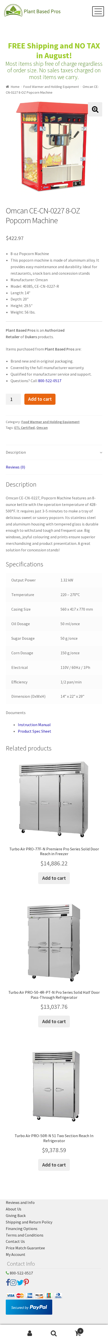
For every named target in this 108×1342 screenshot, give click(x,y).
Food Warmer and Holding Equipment (51, 86)
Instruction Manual (34, 724)
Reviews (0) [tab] (15, 467)
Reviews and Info (20, 1202)
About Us (13, 1208)
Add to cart (40, 399)
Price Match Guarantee (25, 1247)
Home (15, 86)
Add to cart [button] (54, 878)
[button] (95, 109)
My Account (15, 1254)
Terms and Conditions (24, 1235)
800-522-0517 (49, 380)
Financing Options (21, 1228)
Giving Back (16, 1215)
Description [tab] (16, 452)
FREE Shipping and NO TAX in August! (54, 51)
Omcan (42, 427)
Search (54, 1333)
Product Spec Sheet (34, 731)
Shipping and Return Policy (29, 1221)
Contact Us (15, 1241)
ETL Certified (24, 427)
